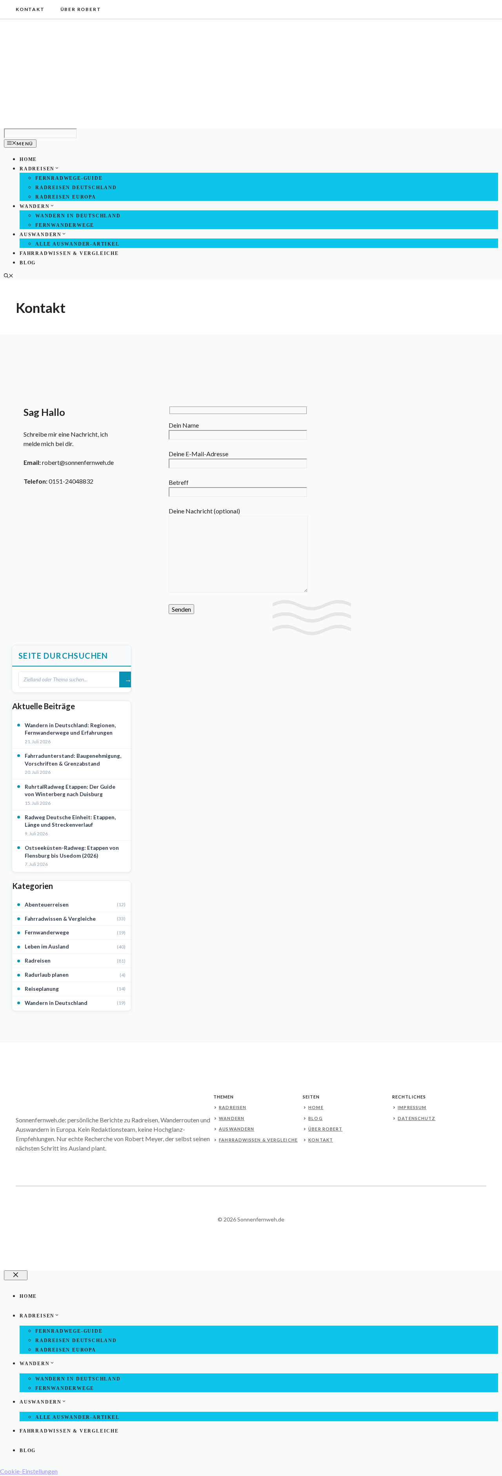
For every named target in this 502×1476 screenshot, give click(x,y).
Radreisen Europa (65, 197)
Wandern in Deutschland (78, 216)
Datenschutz (416, 1118)
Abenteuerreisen (47, 904)
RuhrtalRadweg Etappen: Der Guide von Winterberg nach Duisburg (70, 791)
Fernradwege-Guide (69, 178)
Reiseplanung (42, 989)
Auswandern (41, 234)
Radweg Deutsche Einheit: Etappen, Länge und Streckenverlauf (70, 821)
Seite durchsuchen (63, 655)
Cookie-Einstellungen (29, 1471)
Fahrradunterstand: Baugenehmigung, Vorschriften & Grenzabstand (73, 760)
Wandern (35, 206)
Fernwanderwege (64, 225)
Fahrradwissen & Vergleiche (69, 253)
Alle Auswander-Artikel (77, 244)
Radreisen (37, 169)
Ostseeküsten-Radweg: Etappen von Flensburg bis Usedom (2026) (72, 852)
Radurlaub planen (47, 975)
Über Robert (80, 9)
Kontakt (30, 9)
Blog (28, 263)
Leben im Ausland (47, 946)
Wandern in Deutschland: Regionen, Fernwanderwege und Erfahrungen (70, 729)
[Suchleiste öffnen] (8, 276)
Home (28, 159)
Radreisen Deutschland (76, 187)
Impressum (412, 1107)
